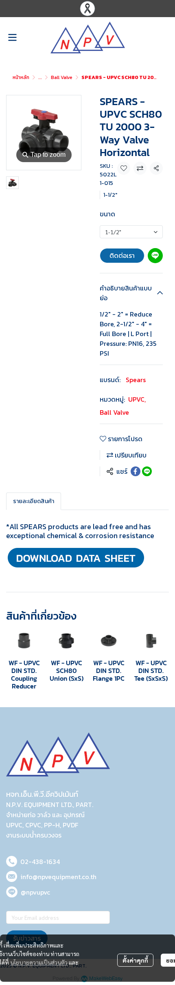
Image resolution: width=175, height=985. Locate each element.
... (40, 77)
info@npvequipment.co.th (58, 877)
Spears (136, 380)
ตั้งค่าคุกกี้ (135, 960)
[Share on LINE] (147, 471)
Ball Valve (61, 77)
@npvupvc (35, 892)
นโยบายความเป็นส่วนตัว (39, 962)
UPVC (137, 399)
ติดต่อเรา (122, 255)
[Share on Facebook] (135, 471)
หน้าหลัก (21, 77)
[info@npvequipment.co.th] (11, 875)
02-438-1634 (40, 861)
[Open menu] (12, 37)
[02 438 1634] (11, 860)
